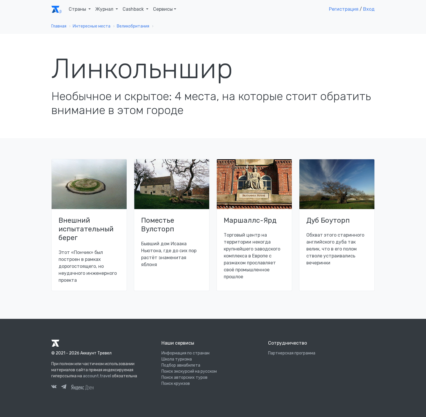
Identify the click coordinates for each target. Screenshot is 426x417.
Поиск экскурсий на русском (189, 371)
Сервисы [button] (163, 9)
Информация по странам (185, 353)
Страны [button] (78, 9)
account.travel (97, 376)
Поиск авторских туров (184, 377)
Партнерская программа (291, 353)
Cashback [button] (134, 9)
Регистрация (343, 9)
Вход (369, 9)
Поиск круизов (175, 383)
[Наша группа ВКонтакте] (54, 387)
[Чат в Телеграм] (63, 387)
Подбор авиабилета (180, 365)
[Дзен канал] (82, 387)
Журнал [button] (104, 9)
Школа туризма (176, 359)
